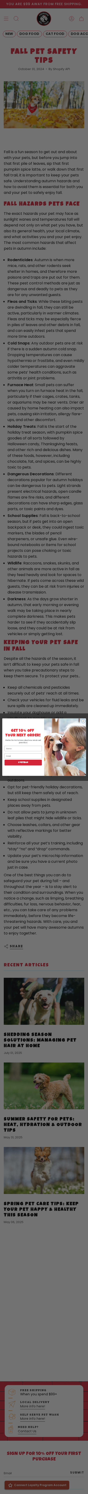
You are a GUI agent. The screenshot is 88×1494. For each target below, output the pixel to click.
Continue (23, 762)
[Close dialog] (83, 721)
